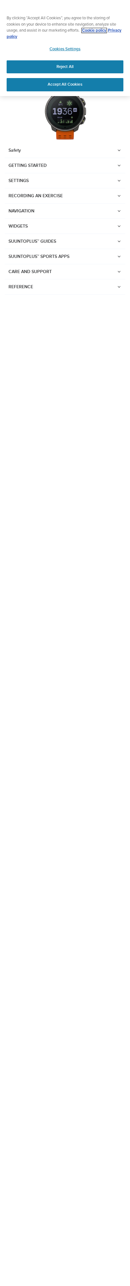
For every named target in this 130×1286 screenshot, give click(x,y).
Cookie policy (94, 30)
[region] (65, 48)
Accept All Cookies (65, 84)
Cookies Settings (65, 49)
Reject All (65, 66)
